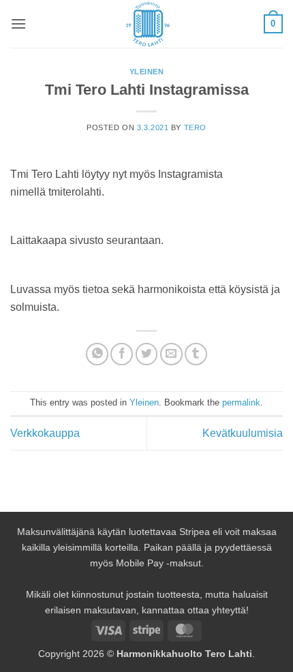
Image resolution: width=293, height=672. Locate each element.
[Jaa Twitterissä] (147, 354)
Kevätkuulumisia (242, 433)
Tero (195, 127)
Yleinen (146, 71)
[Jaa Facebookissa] (121, 354)
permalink (241, 402)
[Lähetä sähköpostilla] (171, 354)
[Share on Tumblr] (196, 354)
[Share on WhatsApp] (97, 354)
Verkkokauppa (45, 433)
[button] (18, 23)
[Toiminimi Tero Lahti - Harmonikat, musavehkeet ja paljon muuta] (147, 24)
